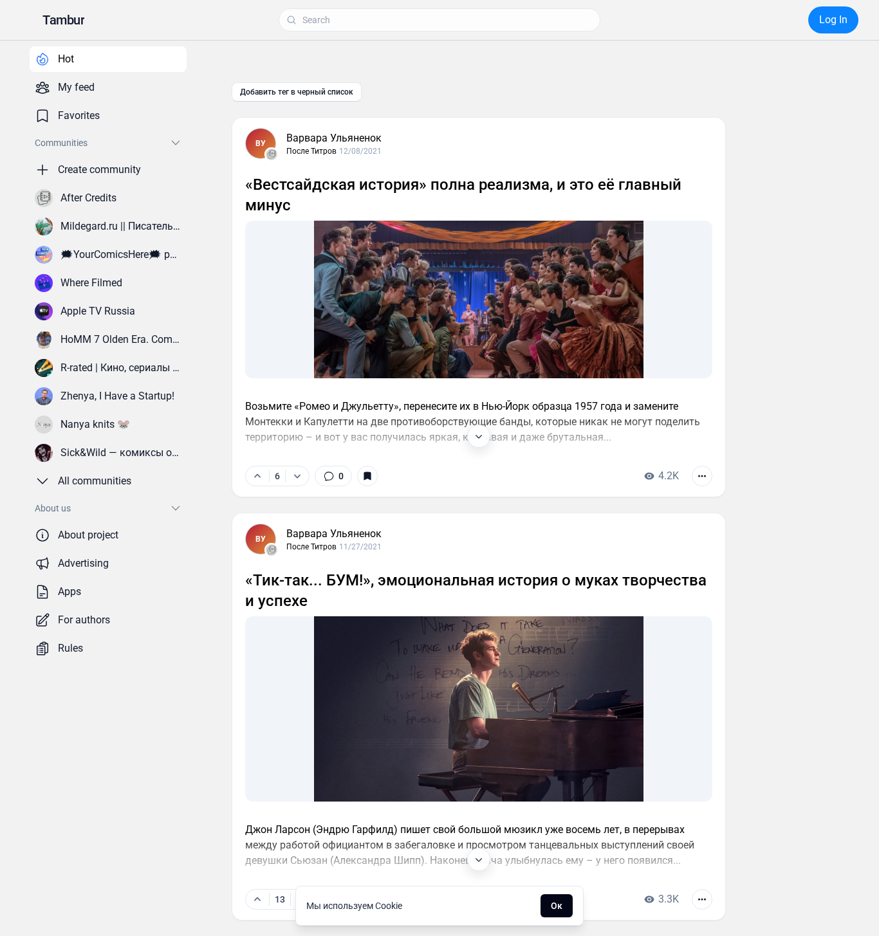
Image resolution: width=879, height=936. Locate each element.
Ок (556, 906)
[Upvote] (257, 476)
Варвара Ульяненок (334, 138)
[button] (63, 20)
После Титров (311, 151)
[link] (333, 476)
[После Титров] (271, 154)
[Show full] (478, 436)
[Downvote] (297, 476)
